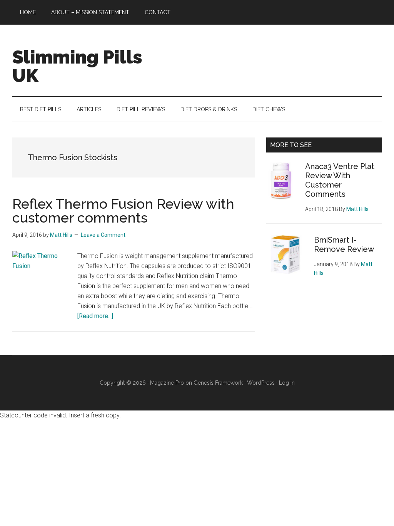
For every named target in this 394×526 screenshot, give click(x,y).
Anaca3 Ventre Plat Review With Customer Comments (339, 180)
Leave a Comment (103, 235)
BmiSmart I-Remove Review (344, 244)
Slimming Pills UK (77, 66)
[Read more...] (95, 316)
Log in (287, 383)
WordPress (261, 383)
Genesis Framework (218, 383)
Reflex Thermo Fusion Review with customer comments (123, 211)
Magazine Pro (167, 383)
